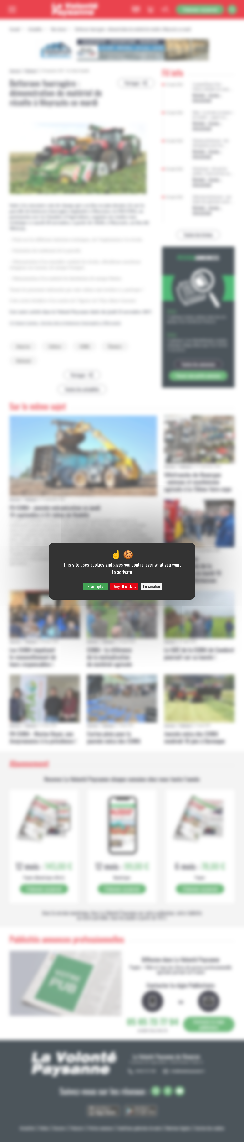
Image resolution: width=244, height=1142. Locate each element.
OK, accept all (96, 586)
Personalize (151, 586)
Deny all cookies (124, 586)
